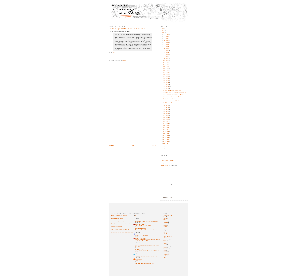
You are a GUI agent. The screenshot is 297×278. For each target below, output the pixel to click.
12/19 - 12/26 (166, 36)
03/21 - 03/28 (166, 121)
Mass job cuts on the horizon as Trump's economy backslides (146, 221)
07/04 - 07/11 (166, 78)
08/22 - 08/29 (166, 70)
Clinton (165, 221)
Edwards (165, 225)
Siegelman (166, 251)
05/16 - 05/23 (166, 107)
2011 (163, 30)
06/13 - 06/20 (166, 84)
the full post (114, 52)
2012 (163, 28)
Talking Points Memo (139, 224)
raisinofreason (167, 246)
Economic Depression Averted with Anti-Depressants (122, 232)
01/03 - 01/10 (166, 143)
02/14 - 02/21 (166, 131)
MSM (165, 237)
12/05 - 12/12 (166, 40)
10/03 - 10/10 (166, 58)
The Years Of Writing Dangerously (141, 235)
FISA (165, 228)
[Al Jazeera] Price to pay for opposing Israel (172, 90)
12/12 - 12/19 (166, 38)
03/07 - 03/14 (166, 125)
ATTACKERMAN (139, 249)
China (165, 219)
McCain (165, 233)
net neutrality (166, 239)
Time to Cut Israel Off (167, 102)
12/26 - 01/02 (166, 34)
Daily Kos (137, 220)
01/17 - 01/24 (166, 139)
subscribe (166, 253)
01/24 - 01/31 (166, 137)
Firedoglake (137, 244)
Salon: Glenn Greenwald (140, 238)
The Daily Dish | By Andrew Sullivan (143, 234)
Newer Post (111, 145)
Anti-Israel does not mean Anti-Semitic (171, 100)
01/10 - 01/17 (166, 141)
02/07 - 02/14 (166, 133)
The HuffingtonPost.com (140, 228)
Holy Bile (166, 229)
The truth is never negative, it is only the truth (120, 223)
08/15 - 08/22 (166, 72)
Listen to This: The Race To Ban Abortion (143, 225)
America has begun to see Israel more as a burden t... (174, 94)
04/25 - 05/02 (166, 113)
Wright (165, 257)
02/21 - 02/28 (166, 129)
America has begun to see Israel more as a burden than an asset (127, 29)
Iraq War (165, 232)
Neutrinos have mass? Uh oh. (169, 98)
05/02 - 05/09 (166, 111)
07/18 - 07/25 (166, 76)
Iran (164, 230)
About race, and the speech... (117, 226)
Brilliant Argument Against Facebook (119, 215)
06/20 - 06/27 (166, 82)
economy (166, 223)
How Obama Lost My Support (117, 218)
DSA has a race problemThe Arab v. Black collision (144, 217)
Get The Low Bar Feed (165, 158)
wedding (165, 255)
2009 (163, 146)
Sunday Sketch (167, 254)
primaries (166, 243)
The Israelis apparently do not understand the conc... (174, 96)
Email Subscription (164, 165)
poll (164, 242)
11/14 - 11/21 (166, 46)
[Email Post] (127, 60)
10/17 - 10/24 (166, 54)
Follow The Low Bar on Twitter (167, 160)
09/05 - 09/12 (166, 66)
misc (165, 235)
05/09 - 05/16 (166, 109)
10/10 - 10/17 (166, 56)
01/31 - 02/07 (166, 135)
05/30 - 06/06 (166, 88)
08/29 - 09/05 (166, 68)
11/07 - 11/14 (166, 48)
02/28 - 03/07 (166, 127)
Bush (165, 216)
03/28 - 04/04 (166, 119)
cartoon (165, 218)
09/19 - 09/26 (166, 62)
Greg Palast (137, 215)
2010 (163, 32)
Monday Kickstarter (168, 236)
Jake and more (138, 259)
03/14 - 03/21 (166, 123)
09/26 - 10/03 (166, 60)
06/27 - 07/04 (166, 80)
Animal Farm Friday (168, 215)
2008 (163, 148)
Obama (165, 240)
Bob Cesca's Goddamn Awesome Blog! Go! (144, 263)
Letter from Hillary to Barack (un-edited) (119, 221)
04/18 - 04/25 (166, 115)
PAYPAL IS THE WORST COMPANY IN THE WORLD (146, 256)
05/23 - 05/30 (166, 105)
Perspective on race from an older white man (120, 229)
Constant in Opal (138, 260)
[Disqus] (132, 83)
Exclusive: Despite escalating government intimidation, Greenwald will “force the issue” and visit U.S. (147, 240)
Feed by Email (163, 163)
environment (166, 226)
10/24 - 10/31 (166, 52)
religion (165, 247)
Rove (165, 250)
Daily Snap (166, 222)
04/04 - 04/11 (166, 117)
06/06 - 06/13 (166, 86)
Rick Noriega (166, 249)
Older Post (154, 145)
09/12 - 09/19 (166, 64)
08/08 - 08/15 (166, 74)
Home (133, 145)
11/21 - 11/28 (166, 44)
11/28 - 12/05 (166, 42)
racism (165, 244)
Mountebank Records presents (141, 255)
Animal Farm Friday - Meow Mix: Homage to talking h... (175, 92)
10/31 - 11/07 (166, 50)
